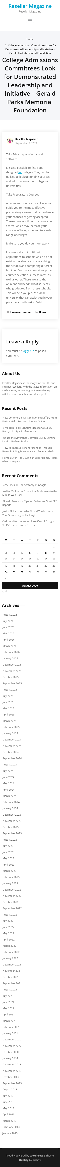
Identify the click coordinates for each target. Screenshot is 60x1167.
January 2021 (10, 1033)
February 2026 (11, 652)
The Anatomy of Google (32, 484)
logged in (28, 351)
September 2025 (12, 683)
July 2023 (8, 845)
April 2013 (9, 1114)
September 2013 (12, 1083)
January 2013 (10, 1133)
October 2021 (11, 977)
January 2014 (10, 1058)
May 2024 (8, 783)
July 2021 (8, 995)
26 (22, 572)
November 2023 (12, 820)
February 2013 (11, 1127)
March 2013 (9, 1120)
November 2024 (12, 745)
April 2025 (9, 714)
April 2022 (9, 939)
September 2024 (12, 758)
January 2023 (10, 883)
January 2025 (10, 733)
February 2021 (11, 1027)
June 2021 (8, 1002)
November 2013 (12, 1070)
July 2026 (8, 621)
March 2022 (9, 945)
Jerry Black (9, 484)
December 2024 (12, 739)
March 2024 (9, 795)
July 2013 (8, 1095)
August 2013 (10, 1089)
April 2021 (9, 1014)
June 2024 (8, 777)
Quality (23, 1160)
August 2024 (10, 764)
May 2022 (8, 933)
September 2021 (12, 983)
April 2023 (9, 864)
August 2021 (10, 989)
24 (6, 572)
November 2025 (12, 671)
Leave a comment (21, 312)
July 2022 (8, 920)
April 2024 (9, 789)
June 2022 (8, 927)
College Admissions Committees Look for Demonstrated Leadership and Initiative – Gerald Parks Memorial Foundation (30, 49)
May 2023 (8, 858)
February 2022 (11, 952)
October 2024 (11, 752)
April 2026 (9, 639)
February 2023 (11, 877)
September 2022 (12, 908)
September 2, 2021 (26, 143)
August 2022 (10, 914)
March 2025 (9, 720)
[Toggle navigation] (30, 19)
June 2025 (8, 702)
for (20, 172)
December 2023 (12, 814)
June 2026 (8, 627)
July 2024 (8, 770)
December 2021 (12, 964)
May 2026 (8, 633)
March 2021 (9, 1020)
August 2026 (10, 614)
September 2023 (12, 833)
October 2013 (11, 1077)
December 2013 (12, 1064)
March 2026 (9, 646)
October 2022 (11, 902)
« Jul (4, 591)
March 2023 (9, 870)
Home (30, 39)
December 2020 (12, 1039)
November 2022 (12, 895)
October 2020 (11, 1052)
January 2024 (10, 808)
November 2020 (12, 1045)
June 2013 (8, 1102)
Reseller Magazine (30, 5)
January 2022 (10, 958)
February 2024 (11, 802)
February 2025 (11, 727)
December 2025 (12, 664)
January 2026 (10, 658)
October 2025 (11, 677)
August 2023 (10, 839)
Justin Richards (11, 511)
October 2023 (11, 827)
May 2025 (8, 708)
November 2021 (12, 970)
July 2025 (8, 696)
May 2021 (8, 1008)
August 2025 (10, 689)
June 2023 (8, 852)
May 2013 (8, 1108)
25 (14, 572)
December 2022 (12, 889)
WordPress (36, 1155)
